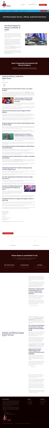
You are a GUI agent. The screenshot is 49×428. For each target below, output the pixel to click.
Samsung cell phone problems (18, 159)
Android (4, 85)
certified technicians (12, 46)
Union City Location (36, 245)
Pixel (3, 86)
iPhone (4, 84)
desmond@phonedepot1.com (33, 4)
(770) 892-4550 (23, 4)
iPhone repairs (28, 92)
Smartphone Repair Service (8, 233)
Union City (7, 221)
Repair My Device (42, 4)
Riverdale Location (13, 245)
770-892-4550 (16, 423)
